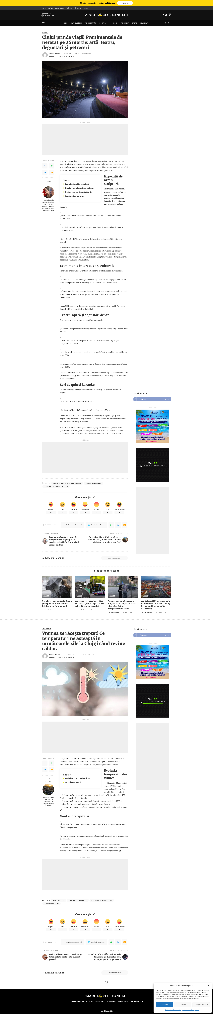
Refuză (183, 1005)
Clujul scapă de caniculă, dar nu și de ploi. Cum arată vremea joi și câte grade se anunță (57, 603)
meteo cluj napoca (78, 900)
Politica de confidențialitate (190, 1010)
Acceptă (164, 1005)
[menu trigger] (44, 23)
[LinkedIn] (44, 172)
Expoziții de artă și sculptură (77, 184)
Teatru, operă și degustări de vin (78, 192)
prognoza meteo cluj (102, 900)
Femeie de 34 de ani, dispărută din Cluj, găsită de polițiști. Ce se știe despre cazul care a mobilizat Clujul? (48, 205)
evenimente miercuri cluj (57, 486)
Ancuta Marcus (54, 53)
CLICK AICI (125, 3)
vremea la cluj (52, 903)
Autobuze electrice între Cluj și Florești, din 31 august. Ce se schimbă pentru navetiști (89, 603)
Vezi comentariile (114, 558)
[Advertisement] (85, 139)
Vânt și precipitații (73, 782)
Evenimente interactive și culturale (79, 188)
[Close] (210, 3)
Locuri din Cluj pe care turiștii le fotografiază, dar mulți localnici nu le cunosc (48, 801)
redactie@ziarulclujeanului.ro (54, 8)
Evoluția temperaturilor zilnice (78, 778)
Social (45, 33)
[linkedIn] (118, 525)
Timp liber (46, 629)
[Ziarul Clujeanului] (106, 14)
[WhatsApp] (51, 165)
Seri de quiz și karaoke (74, 196)
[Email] (51, 172)
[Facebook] (163, 15)
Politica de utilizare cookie (173, 1010)
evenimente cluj (94, 483)
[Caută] (169, 23)
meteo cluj (59, 900)
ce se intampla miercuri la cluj (67, 483)
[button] (208, 986)
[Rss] (166, 15)
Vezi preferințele (201, 1005)
